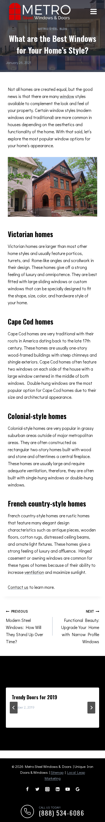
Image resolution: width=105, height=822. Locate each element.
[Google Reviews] (77, 789)
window (67, 96)
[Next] (91, 707)
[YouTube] (67, 789)
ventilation (34, 572)
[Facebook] (27, 789)
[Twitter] (37, 789)
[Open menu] (93, 12)
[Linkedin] (57, 789)
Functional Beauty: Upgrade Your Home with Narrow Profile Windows (80, 626)
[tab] (43, 732)
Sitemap (57, 772)
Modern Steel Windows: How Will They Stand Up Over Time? (24, 626)
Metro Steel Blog (52, 29)
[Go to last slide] (14, 707)
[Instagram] (47, 789)
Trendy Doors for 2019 (34, 697)
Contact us (18, 587)
